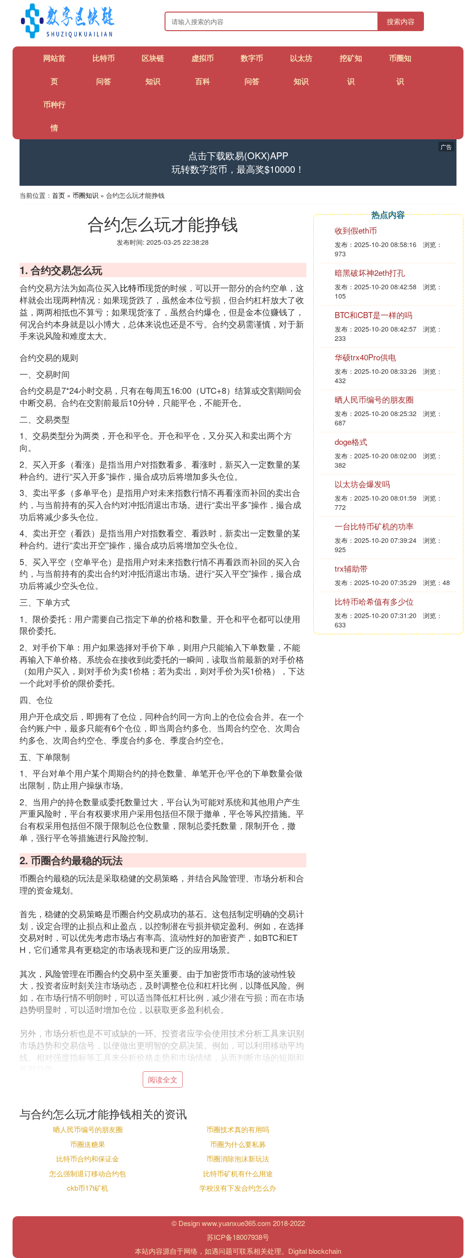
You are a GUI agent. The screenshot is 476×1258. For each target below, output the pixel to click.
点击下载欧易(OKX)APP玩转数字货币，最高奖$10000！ (238, 162)
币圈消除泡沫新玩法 (237, 1158)
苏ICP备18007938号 (238, 1237)
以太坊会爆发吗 (362, 483)
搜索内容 (401, 21)
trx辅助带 (351, 568)
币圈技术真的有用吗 (237, 1129)
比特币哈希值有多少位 (374, 601)
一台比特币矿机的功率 (374, 526)
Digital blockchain (314, 1251)
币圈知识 (86, 195)
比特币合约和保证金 (87, 1158)
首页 (58, 195)
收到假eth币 (356, 230)
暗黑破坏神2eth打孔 (370, 272)
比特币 (132, 287)
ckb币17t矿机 (87, 1188)
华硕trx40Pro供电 (365, 357)
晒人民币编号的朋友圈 (88, 1129)
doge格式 (351, 441)
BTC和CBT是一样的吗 (373, 314)
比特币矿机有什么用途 (238, 1173)
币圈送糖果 (87, 1144)
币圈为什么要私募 (238, 1144)
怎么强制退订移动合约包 (87, 1173)
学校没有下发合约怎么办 (237, 1188)
